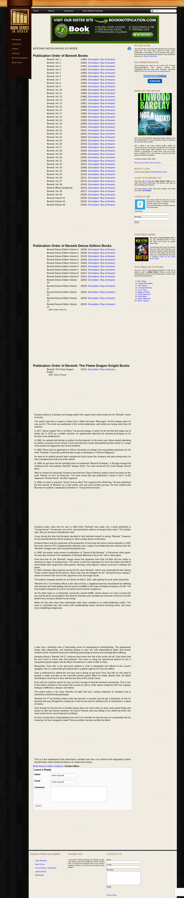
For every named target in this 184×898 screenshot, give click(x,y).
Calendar (16, 53)
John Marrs (142, 285)
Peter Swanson (144, 294)
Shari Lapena (143, 301)
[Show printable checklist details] (129, 48)
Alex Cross (39, 864)
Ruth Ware (142, 296)
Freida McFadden (145, 283)
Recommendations (20, 58)
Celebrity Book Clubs (159, 172)
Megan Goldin (144, 292)
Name (37, 774)
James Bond (40, 871)
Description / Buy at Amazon (101, 59)
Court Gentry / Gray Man (45, 868)
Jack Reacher (41, 860)
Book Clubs (17, 62)
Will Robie (39, 875)
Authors (15, 49)
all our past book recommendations (157, 71)
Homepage (16, 39)
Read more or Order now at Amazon (147, 163)
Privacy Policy (112, 895)
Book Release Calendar (93, 11)
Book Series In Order (43, 766)
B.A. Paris (142, 281)
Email (37, 781)
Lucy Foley (142, 290)
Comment (39, 787)
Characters (16, 44)
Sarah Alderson (144, 298)
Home (36, 11)
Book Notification (149, 183)
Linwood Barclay (140, 148)
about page (93, 865)
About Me (150, 207)
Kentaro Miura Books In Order (55, 48)
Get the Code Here (150, 56)
